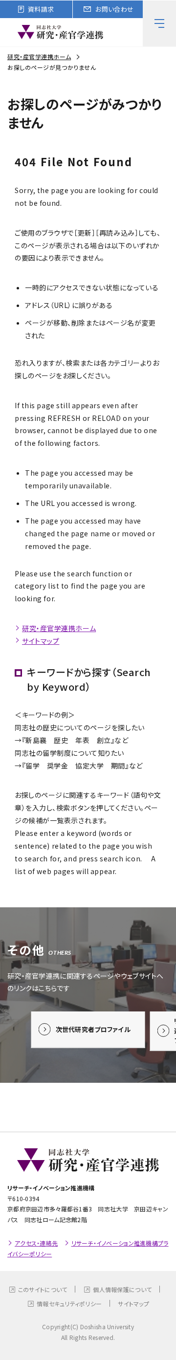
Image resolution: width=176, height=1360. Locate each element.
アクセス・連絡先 (36, 1243)
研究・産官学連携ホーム (39, 56)
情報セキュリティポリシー (69, 1303)
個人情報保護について (122, 1289)
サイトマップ (40, 641)
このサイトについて (42, 1289)
